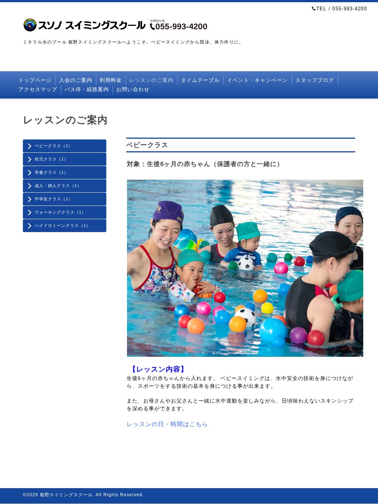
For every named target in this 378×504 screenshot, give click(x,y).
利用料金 (111, 80)
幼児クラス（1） (51, 159)
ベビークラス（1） (54, 146)
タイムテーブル (200, 80)
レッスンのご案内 (151, 80)
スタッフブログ (314, 80)
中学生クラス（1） (54, 199)
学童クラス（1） (51, 172)
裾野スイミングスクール (66, 494)
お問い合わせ (133, 89)
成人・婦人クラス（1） (58, 185)
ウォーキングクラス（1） (60, 212)
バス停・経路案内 (87, 89)
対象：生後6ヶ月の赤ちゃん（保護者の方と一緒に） (205, 164)
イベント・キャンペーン (257, 80)
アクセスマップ (37, 89)
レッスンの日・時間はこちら (167, 424)
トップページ (35, 80)
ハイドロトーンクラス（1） (62, 225)
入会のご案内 (75, 80)
